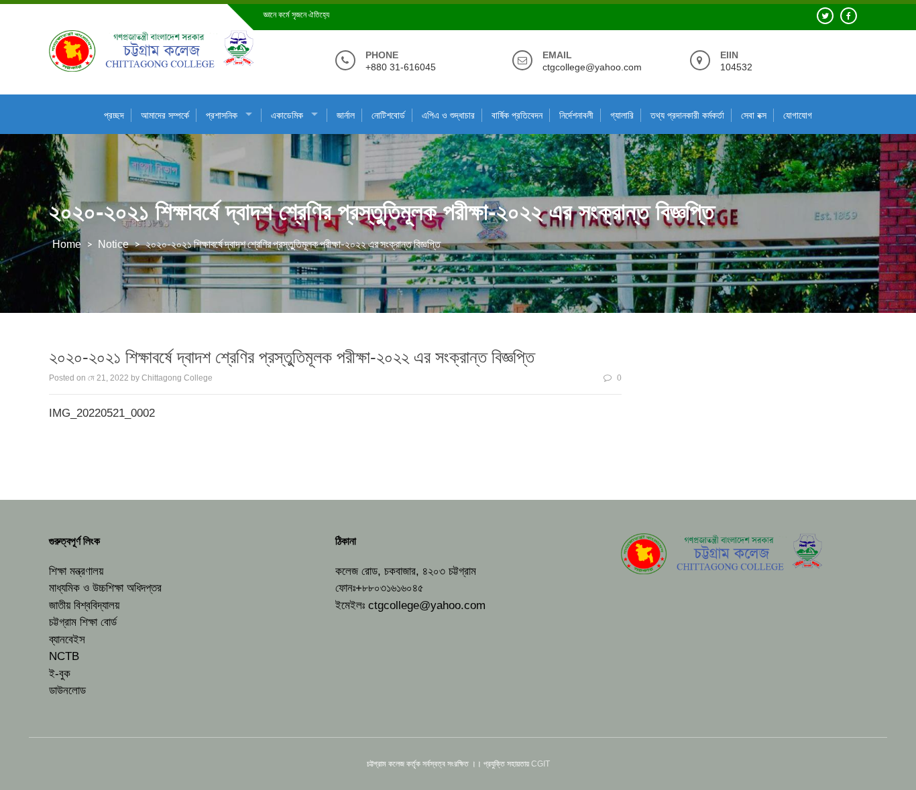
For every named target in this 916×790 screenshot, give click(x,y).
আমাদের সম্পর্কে (165, 115)
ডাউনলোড (67, 690)
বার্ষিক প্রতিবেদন (517, 115)
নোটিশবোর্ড (388, 115)
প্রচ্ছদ (114, 115)
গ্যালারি (622, 115)
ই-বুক (59, 673)
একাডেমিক (287, 115)
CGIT (540, 764)
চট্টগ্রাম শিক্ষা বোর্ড (83, 622)
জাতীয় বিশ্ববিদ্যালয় (84, 605)
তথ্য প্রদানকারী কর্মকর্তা (687, 115)
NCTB (64, 656)
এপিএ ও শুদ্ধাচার (448, 115)
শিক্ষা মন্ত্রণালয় (76, 571)
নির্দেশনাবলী (576, 115)
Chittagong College (177, 378)
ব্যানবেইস (67, 639)
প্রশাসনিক (221, 115)
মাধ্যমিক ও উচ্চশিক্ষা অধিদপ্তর (105, 588)
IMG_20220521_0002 (102, 413)
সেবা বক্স (753, 115)
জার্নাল (346, 115)
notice (113, 244)
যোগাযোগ (797, 115)
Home (66, 244)
